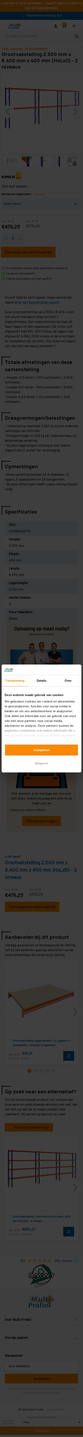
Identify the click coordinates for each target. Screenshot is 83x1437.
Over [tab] (68, 680)
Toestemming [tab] (14, 680)
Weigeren (41, 763)
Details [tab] (42, 680)
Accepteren (41, 750)
